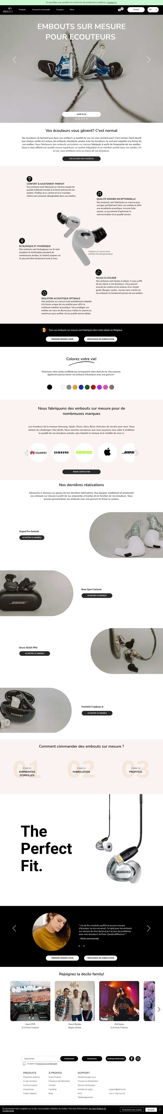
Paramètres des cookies (132, 1109)
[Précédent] (14, 59)
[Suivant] (148, 59)
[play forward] (136, 452)
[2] (81, 945)
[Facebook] (131, 1058)
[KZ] (79, 119)
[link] (121, 9)
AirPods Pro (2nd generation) (100, 254)
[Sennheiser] (76, 118)
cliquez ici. (112, 2)
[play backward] (26, 452)
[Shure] (86, 118)
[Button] (27, 770)
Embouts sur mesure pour (99, 251)
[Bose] (84, 118)
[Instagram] (138, 1058)
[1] (79, 945)
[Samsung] (81, 118)
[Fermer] (159, 1109)
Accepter (151, 1109)
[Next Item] (159, 1009)
